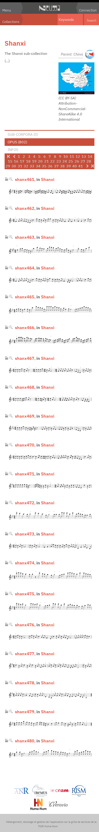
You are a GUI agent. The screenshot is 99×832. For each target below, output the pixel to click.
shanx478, (25, 682)
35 (44, 166)
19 (34, 161)
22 (52, 161)
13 (84, 156)
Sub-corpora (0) (23, 134)
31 (20, 166)
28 (89, 161)
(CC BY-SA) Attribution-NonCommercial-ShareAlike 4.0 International (72, 109)
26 (77, 161)
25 (70, 161)
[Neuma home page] (49, 8)
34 (38, 166)
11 (72, 156)
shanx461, (25, 179)
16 (16, 161)
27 (83, 161)
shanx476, (25, 624)
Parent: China (72, 54)
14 (90, 156)
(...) (7, 60)
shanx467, (25, 358)
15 (10, 161)
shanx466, (25, 327)
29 (8, 166)
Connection (88, 10)
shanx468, (25, 387)
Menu (6, 10)
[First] (8, 156)
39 (68, 166)
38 (62, 166)
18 (28, 161)
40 (74, 166)
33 (32, 166)
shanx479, (25, 711)
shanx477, (25, 653)
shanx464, (25, 268)
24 (64, 161)
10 (65, 156)
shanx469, (25, 416)
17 (22, 161)
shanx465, (25, 297)
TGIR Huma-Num (48, 826)
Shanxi (47, 179)
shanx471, (25, 474)
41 (80, 166)
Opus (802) (17, 142)
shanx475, (25, 593)
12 (78, 156)
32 (26, 166)
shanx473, (25, 534)
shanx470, (25, 445)
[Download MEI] (6, 179)
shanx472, (25, 502)
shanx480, (25, 740)
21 (46, 161)
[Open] (11, 179)
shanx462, (25, 208)
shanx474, (25, 563)
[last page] (92, 166)
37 (56, 166)
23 (58, 161)
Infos (13, 149)
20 (40, 161)
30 (14, 166)
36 (50, 166)
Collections (10, 21)
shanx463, (25, 237)
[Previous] (14, 156)
